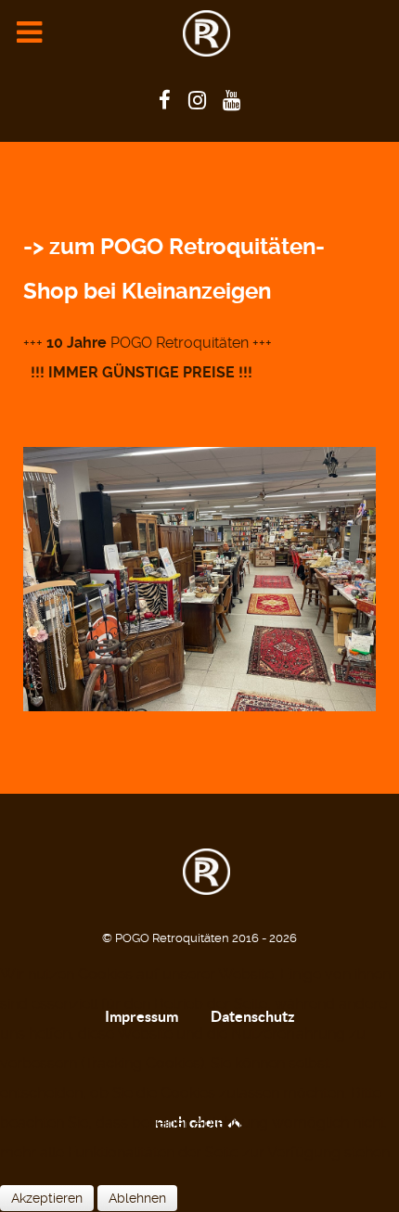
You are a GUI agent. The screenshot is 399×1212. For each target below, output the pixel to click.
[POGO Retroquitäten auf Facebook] (167, 100)
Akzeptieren (47, 1198)
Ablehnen (137, 1198)
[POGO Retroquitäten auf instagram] (199, 100)
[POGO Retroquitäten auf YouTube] (232, 100)
